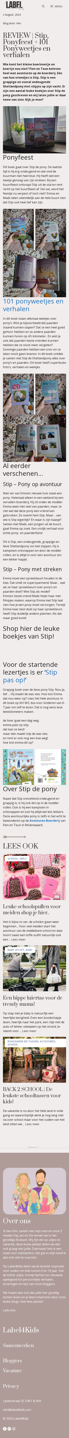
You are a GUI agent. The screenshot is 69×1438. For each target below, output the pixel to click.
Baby (29, 950)
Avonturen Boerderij (45, 821)
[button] (43, 6)
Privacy (11, 1386)
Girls (23, 858)
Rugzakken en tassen (23, 1041)
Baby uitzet (16, 950)
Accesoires (47, 1041)
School (13, 858)
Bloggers (12, 1361)
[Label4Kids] (14, 6)
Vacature (12, 1371)
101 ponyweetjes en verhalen (33, 305)
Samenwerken (18, 1346)
